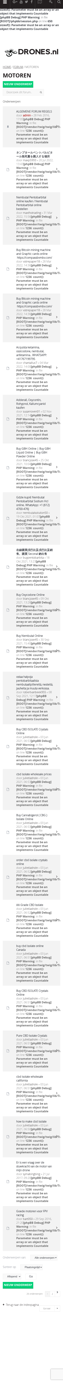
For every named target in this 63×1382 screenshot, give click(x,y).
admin (27, 115)
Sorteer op (10, 1267)
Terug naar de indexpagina (22, 1305)
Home (7, 67)
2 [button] (52, 1293)
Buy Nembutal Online (29, 636)
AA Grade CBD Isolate (29, 905)
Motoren (17, 75)
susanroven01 (31, 411)
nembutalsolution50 (35, 513)
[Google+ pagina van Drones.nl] (15, 4)
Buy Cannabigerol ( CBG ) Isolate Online (31, 817)
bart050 (28, 1219)
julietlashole (30, 737)
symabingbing (31, 1174)
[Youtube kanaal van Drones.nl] (21, 4)
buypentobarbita (33, 557)
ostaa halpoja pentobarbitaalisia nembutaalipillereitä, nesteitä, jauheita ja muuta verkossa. (34, 682)
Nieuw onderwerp (18, 84)
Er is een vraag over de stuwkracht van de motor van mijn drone (34, 1166)
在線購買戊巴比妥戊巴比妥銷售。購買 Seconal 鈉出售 (34, 552)
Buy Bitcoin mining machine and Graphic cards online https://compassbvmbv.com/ (34, 254)
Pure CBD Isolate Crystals (31, 1036)
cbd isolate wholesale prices (33, 774)
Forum (18, 67)
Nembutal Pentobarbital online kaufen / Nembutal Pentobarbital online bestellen (32, 203)
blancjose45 (30, 460)
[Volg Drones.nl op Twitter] (26, 4)
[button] (57, 1294)
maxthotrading (32, 213)
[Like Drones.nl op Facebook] (31, 4)
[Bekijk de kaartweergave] (40, 4)
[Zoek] (41, 92)
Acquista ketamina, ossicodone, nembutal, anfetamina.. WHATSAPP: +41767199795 (31, 353)
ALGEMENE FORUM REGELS (34, 111)
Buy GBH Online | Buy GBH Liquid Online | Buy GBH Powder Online (33, 452)
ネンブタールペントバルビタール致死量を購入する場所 (34, 154)
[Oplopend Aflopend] (14, 1276)
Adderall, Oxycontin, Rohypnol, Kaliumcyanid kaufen (31, 404)
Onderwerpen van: (15, 1257)
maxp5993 (29, 160)
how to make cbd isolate (31, 1121)
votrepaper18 (31, 261)
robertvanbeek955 (34, 692)
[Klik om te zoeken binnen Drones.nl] (59, 4)
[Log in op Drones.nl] (51, 4)
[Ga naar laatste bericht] (56, 126)
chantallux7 (30, 363)
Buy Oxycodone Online (30, 595)
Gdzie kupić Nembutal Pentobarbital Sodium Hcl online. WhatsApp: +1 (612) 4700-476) (33, 503)
